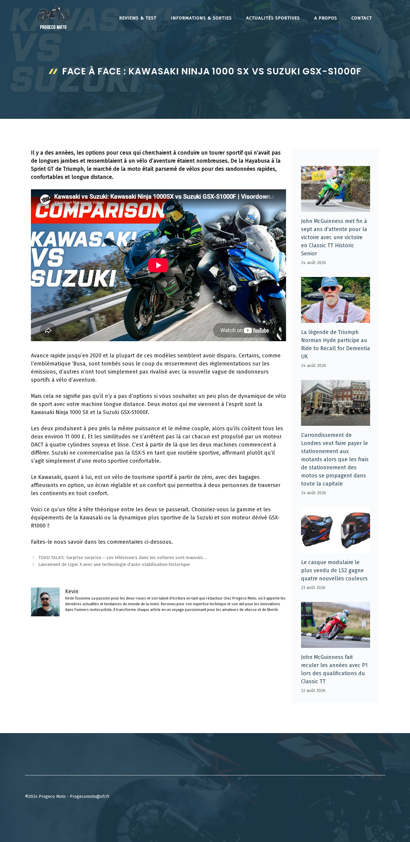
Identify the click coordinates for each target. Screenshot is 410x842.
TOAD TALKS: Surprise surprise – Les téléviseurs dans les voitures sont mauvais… (122, 557)
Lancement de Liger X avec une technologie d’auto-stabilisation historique (114, 564)
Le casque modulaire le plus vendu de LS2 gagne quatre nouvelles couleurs (334, 570)
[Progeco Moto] (53, 17)
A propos (325, 18)
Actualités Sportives (273, 18)
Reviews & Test (137, 18)
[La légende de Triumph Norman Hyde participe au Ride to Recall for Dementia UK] (335, 318)
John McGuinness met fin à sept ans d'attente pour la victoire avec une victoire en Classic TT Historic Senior (334, 237)
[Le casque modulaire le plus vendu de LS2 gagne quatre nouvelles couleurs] (335, 549)
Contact (361, 18)
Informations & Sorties (201, 18)
